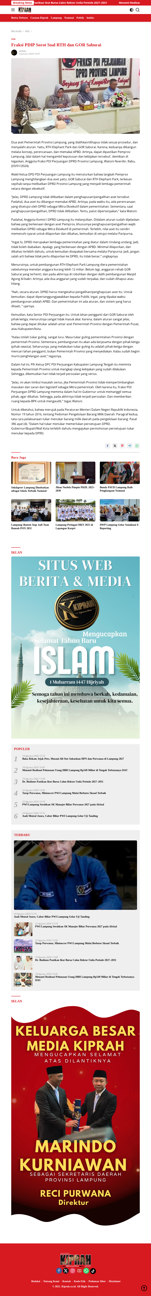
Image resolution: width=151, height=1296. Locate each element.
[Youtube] (79, 1271)
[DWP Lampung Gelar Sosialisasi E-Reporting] (120, 510)
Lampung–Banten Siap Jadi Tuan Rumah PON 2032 (30, 526)
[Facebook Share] (107, 446)
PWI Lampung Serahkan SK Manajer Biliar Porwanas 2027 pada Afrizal (63, 804)
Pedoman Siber (97, 1281)
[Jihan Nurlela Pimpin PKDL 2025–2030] (76, 473)
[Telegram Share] (129, 446)
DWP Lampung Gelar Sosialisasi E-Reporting (119, 526)
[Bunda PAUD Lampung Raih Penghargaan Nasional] (120, 473)
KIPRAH (22, 51)
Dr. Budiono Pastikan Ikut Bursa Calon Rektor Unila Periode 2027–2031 (62, 781)
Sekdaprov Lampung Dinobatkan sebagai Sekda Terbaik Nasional (30, 489)
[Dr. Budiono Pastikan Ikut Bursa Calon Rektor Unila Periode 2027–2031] (23, 963)
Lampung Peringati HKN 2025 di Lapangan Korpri (74, 526)
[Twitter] (66, 1271)
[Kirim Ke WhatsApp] (137, 446)
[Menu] (13, 10)
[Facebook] (59, 1271)
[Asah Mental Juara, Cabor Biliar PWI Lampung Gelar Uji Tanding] (75, 875)
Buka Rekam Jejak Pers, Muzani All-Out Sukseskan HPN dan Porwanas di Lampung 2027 (73, 758)
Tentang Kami (51, 1281)
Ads (13, 39)
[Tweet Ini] (115, 446)
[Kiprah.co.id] (24, 10)
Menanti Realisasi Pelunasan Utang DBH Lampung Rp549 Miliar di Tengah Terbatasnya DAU (75, 770)
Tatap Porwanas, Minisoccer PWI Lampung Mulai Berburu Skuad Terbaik (64, 793)
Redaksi (35, 1281)
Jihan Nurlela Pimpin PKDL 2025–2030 (75, 489)
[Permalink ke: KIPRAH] (14, 52)
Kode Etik (79, 1281)
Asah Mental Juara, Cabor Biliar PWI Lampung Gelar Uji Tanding (60, 816)
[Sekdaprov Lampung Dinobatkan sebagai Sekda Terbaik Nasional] (31, 473)
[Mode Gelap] (131, 10)
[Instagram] (73, 1271)
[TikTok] (93, 1271)
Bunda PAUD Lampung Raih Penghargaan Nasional (116, 489)
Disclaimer (115, 1281)
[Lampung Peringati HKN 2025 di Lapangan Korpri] (76, 510)
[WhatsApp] (86, 1271)
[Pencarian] (138, 10)
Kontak (66, 1281)
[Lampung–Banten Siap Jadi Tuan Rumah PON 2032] (31, 510)
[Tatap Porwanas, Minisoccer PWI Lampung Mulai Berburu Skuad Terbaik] (23, 946)
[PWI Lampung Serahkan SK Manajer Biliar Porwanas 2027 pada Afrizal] (23, 929)
